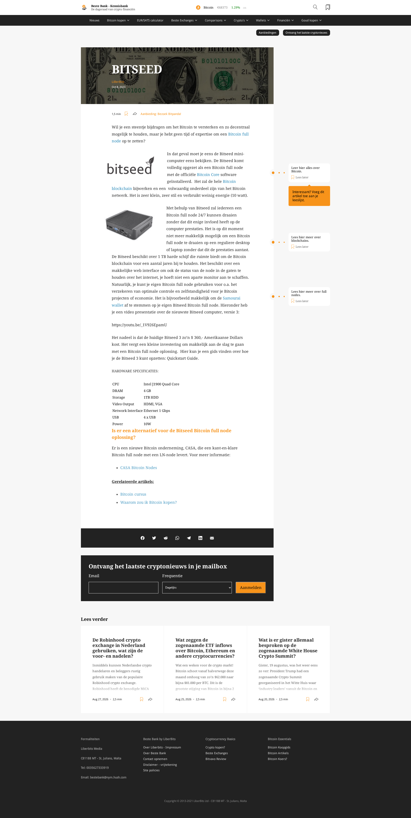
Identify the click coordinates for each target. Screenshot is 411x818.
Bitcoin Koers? (277, 759)
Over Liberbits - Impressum (162, 747)
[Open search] (315, 7)
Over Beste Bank (154, 753)
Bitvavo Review (216, 759)
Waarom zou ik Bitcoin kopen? (148, 502)
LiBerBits (118, 81)
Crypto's (239, 20)
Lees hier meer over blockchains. (306, 238)
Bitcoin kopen (116, 20)
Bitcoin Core (208, 174)
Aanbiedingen (267, 32)
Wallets (261, 20)
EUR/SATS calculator (150, 20)
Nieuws (94, 20)
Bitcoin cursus (133, 494)
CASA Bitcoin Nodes (138, 467)
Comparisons (213, 20)
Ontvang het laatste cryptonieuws (306, 32)
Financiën (283, 20)
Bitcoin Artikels (278, 753)
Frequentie (172, 576)
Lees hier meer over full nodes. (308, 293)
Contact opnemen (155, 759)
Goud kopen (309, 20)
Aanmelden (251, 587)
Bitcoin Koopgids (279, 747)
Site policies (151, 770)
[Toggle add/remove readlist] (127, 114)
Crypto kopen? (215, 747)
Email (94, 576)
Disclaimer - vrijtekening (160, 764)
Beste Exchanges (182, 20)
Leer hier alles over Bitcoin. (305, 169)
